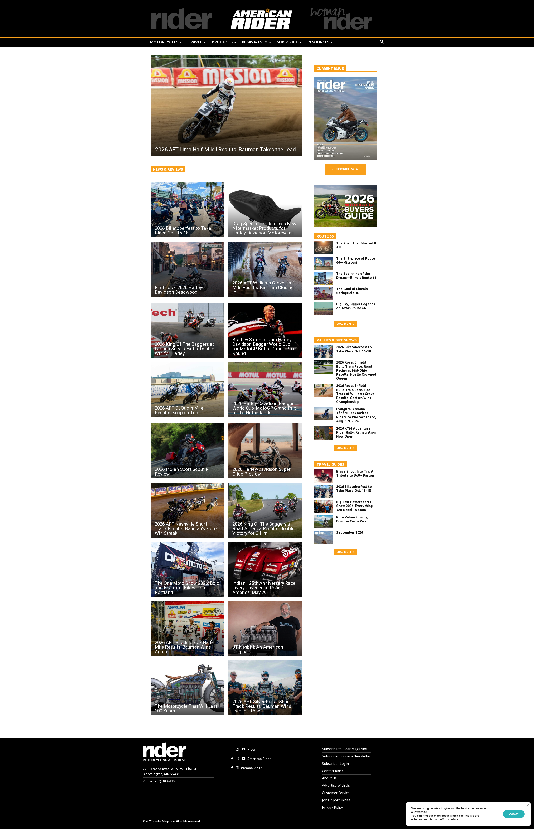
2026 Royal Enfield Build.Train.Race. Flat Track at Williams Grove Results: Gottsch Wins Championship (355, 394)
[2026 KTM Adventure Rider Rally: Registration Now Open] (323, 433)
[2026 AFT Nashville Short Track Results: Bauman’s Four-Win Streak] (187, 510)
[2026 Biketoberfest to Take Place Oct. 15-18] (187, 209)
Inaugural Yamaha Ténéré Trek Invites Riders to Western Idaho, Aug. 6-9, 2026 (356, 415)
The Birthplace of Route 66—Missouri (355, 260)
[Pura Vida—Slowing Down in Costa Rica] (323, 521)
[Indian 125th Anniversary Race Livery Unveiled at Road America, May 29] (265, 569)
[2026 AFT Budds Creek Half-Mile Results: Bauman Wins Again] (187, 628)
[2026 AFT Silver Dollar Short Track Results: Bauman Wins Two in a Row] (265, 687)
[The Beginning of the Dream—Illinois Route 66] (323, 278)
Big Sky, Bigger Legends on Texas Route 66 (355, 306)
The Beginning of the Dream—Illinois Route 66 (356, 275)
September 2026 (349, 532)
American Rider (259, 759)
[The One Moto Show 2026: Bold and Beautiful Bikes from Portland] (187, 569)
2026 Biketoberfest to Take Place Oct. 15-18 (354, 349)
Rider (251, 749)
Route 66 (325, 236)
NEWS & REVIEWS (168, 169)
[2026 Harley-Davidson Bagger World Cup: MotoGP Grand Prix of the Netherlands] (265, 389)
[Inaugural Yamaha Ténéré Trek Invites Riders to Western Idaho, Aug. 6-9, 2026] (323, 413)
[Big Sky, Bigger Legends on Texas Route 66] (323, 308)
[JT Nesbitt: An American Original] (265, 628)
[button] (382, 42)
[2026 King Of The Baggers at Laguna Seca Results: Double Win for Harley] (187, 330)
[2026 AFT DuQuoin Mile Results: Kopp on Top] (187, 389)
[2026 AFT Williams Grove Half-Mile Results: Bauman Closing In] (265, 269)
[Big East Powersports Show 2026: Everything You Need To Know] (323, 506)
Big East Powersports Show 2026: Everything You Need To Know (354, 506)
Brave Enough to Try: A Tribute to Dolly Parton (355, 473)
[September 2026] (323, 537)
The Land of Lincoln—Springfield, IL (353, 291)
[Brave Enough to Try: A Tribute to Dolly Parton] (323, 476)
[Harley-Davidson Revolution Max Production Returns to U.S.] (226, 105)
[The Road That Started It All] (323, 247)
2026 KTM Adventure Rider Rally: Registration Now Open (356, 432)
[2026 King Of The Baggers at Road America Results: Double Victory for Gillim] (265, 510)
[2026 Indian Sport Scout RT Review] (187, 450)
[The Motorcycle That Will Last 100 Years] (187, 687)
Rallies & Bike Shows (337, 340)
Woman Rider (251, 768)
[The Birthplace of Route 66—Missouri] (323, 263)
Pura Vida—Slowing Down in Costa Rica (352, 519)
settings (453, 819)
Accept (513, 814)
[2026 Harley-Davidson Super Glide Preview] (265, 450)
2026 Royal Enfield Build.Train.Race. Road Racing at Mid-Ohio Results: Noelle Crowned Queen (356, 370)
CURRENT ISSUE (330, 68)
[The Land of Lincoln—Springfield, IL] (323, 293)
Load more (344, 323)
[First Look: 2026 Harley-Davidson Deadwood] (187, 269)
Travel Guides (330, 464)
